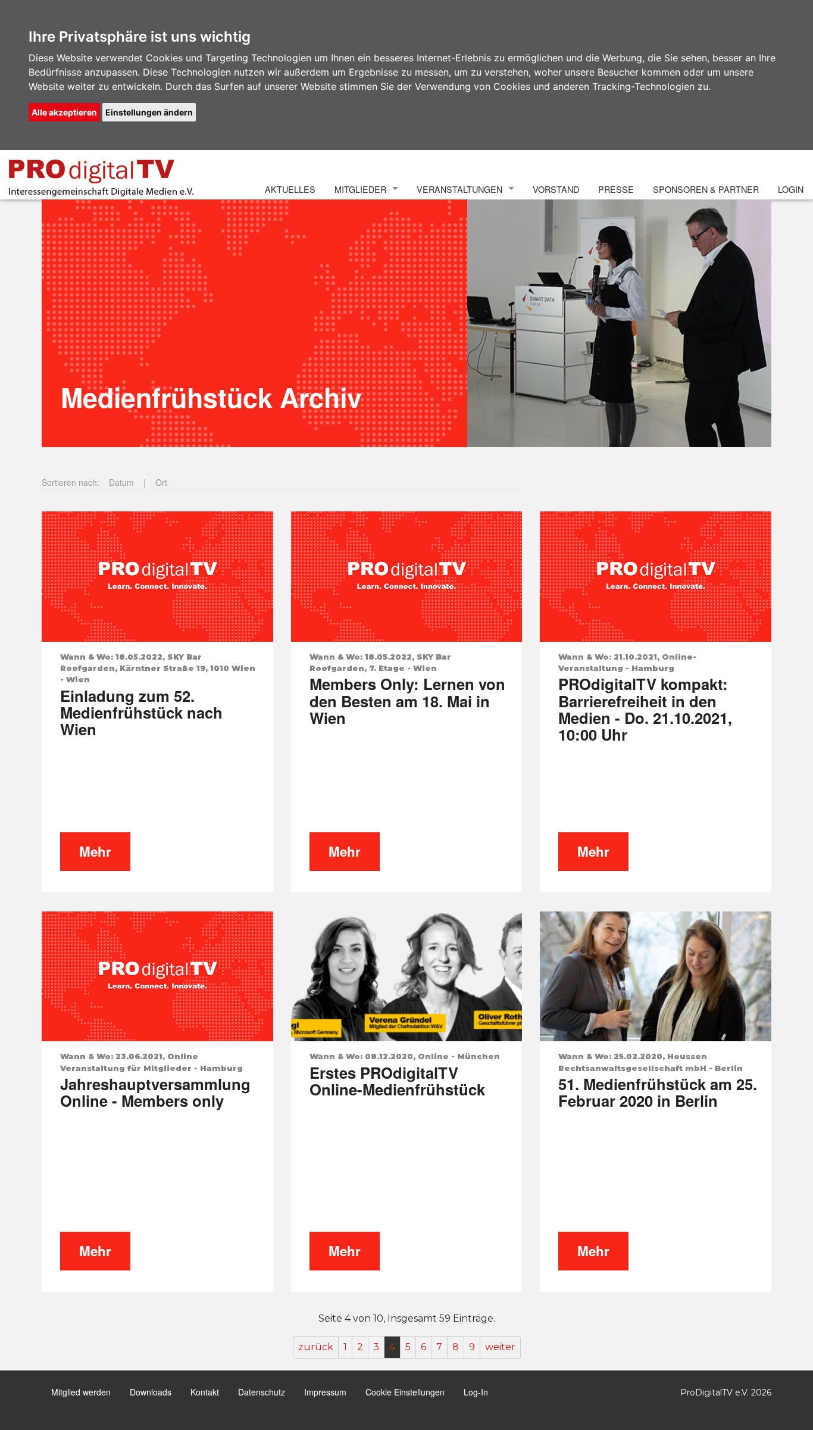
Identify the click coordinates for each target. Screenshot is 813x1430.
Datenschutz (261, 1392)
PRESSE (616, 189)
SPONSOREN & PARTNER (706, 189)
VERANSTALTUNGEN (459, 189)
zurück (315, 1347)
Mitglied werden (81, 1392)
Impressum (325, 1392)
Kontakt (204, 1392)
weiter (500, 1347)
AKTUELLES (290, 189)
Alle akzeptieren (64, 112)
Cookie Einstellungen (405, 1392)
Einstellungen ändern (149, 112)
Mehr (95, 851)
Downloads (150, 1392)
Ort (161, 482)
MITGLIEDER (360, 189)
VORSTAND (556, 189)
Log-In (476, 1392)
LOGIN (790, 189)
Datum (121, 482)
